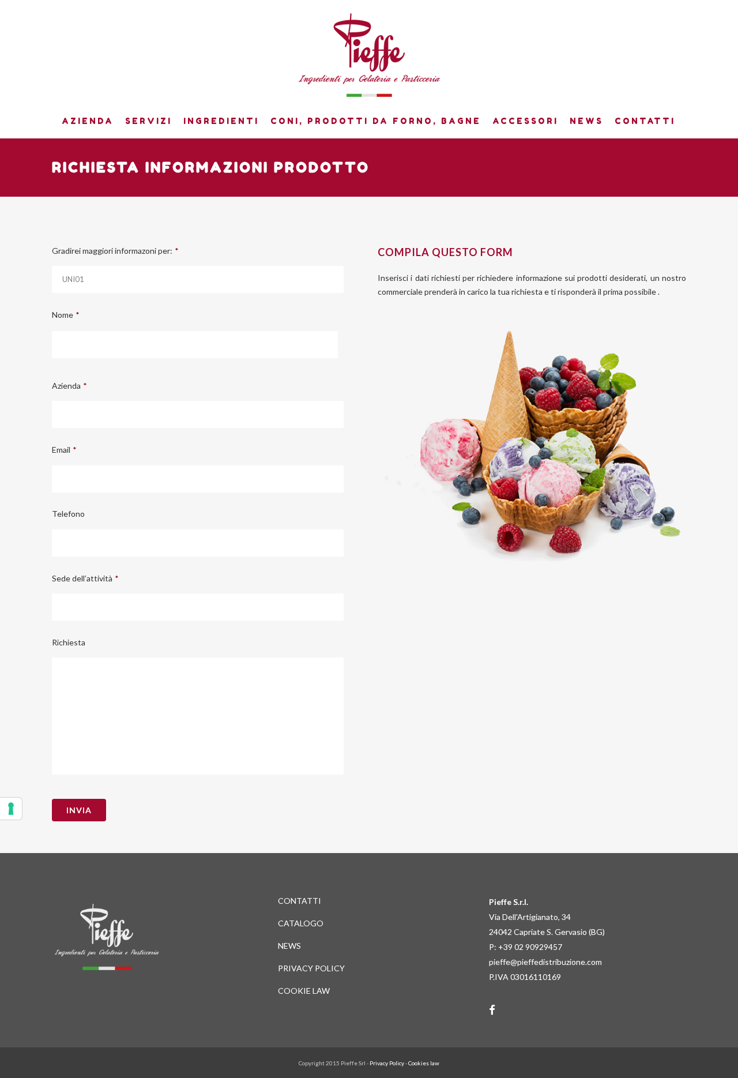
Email (64, 450)
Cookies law (423, 1063)
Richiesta (68, 642)
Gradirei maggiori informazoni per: (115, 251)
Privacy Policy (387, 1063)
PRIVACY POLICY (311, 968)
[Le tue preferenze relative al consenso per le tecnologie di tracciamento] (11, 809)
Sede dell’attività (85, 578)
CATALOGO (300, 923)
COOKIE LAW (304, 991)
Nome (66, 315)
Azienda (69, 385)
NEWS (289, 946)
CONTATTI (299, 901)
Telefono (68, 514)
